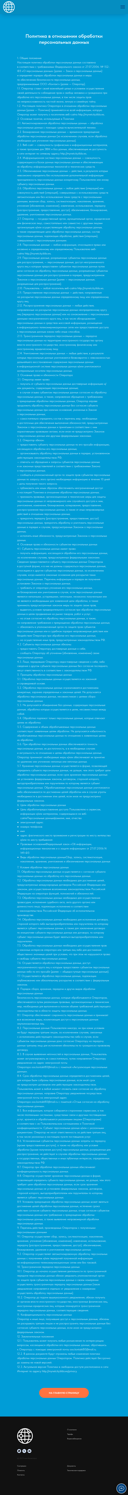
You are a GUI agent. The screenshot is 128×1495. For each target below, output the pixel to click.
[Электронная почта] (29, 1451)
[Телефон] (24, 1451)
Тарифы (70, 1434)
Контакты (21, 1475)
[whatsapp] (19, 1451)
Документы (71, 1466)
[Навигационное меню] (123, 7)
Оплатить (21, 1470)
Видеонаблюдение (74, 1439)
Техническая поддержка (76, 1470)
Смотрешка (21, 1466)
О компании (72, 1430)
